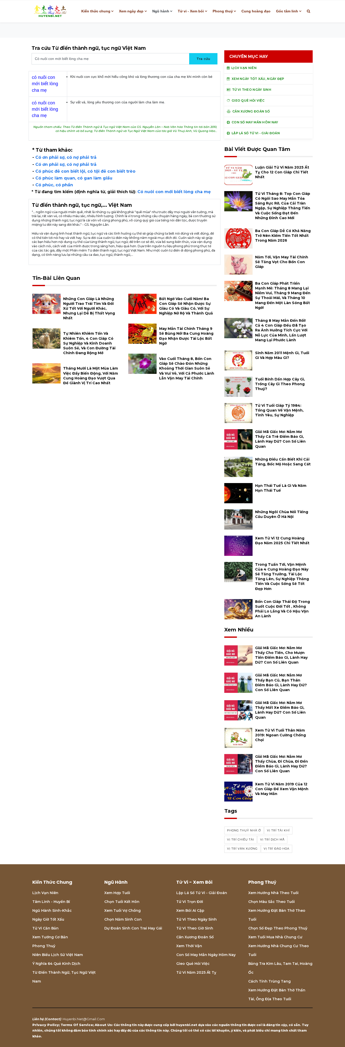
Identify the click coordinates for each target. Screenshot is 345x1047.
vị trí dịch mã (272, 839)
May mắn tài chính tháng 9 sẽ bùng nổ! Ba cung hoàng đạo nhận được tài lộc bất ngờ (186, 336)
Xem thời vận (189, 946)
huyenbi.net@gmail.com (84, 1019)
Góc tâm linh (287, 11)
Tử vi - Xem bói (191, 11)
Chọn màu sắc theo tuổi (271, 901)
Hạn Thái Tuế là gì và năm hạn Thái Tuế (280, 488)
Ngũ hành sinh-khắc (52, 910)
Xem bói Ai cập (190, 910)
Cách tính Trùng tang (269, 981)
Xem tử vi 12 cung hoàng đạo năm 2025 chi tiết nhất (282, 540)
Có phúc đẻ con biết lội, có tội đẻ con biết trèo (85, 171)
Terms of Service (77, 1025)
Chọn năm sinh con (123, 919)
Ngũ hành (160, 11)
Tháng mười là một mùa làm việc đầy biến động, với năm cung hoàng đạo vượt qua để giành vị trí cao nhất (90, 375)
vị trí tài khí (278, 830)
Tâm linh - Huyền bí (51, 901)
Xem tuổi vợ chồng (122, 910)
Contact (53, 1019)
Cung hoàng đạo (255, 11)
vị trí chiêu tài (240, 839)
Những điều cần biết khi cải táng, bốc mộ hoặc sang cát (283, 461)
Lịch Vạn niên (45, 893)
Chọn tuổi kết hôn (121, 901)
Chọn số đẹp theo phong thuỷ (277, 928)
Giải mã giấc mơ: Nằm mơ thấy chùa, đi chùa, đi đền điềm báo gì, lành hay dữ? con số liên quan (281, 763)
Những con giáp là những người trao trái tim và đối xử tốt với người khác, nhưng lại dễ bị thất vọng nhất (89, 309)
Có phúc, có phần (54, 185)
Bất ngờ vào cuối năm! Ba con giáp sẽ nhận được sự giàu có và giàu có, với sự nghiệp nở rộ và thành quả (186, 306)
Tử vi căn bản (45, 928)
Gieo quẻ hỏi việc (193, 963)
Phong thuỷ (223, 11)
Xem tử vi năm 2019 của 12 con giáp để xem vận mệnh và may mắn (281, 789)
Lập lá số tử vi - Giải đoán (201, 893)
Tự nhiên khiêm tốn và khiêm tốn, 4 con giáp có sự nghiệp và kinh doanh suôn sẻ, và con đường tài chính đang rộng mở (89, 343)
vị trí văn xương (242, 848)
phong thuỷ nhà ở (244, 830)
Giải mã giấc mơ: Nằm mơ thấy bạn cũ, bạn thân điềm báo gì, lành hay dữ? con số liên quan (281, 682)
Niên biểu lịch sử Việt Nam (57, 954)
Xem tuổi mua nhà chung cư (275, 937)
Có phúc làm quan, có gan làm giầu (73, 178)
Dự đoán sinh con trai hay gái (133, 928)
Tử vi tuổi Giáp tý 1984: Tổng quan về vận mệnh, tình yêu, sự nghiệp (279, 410)
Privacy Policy (45, 1025)
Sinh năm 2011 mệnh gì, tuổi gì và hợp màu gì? (282, 355)
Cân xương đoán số (195, 937)
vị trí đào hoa (276, 848)
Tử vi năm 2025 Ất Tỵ (196, 972)
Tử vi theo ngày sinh (196, 919)
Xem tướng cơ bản (50, 937)
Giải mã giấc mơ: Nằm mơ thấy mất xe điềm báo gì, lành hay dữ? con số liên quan (280, 710)
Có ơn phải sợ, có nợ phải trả (65, 157)
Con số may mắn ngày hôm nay (206, 954)
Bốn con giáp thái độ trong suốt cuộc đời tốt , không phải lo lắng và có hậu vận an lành (282, 609)
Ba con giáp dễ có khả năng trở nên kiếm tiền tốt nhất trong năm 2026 (283, 236)
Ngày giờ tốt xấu (48, 919)
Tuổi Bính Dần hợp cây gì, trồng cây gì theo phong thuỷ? (280, 384)
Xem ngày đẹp (131, 11)
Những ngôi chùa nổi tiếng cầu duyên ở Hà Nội (281, 514)
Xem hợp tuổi (117, 893)
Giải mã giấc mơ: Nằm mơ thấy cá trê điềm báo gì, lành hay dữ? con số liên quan (280, 439)
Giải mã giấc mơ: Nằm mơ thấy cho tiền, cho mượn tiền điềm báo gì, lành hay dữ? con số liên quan (281, 655)
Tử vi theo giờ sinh (194, 928)
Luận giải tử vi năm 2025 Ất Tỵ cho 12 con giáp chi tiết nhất (282, 172)
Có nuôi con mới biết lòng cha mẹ (174, 191)
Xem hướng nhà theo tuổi (273, 893)
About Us (103, 1025)
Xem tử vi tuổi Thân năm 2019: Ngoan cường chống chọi (280, 735)
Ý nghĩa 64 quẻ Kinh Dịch (56, 963)
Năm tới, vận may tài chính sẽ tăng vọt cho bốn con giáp (281, 262)
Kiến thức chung (95, 11)
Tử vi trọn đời (189, 901)
